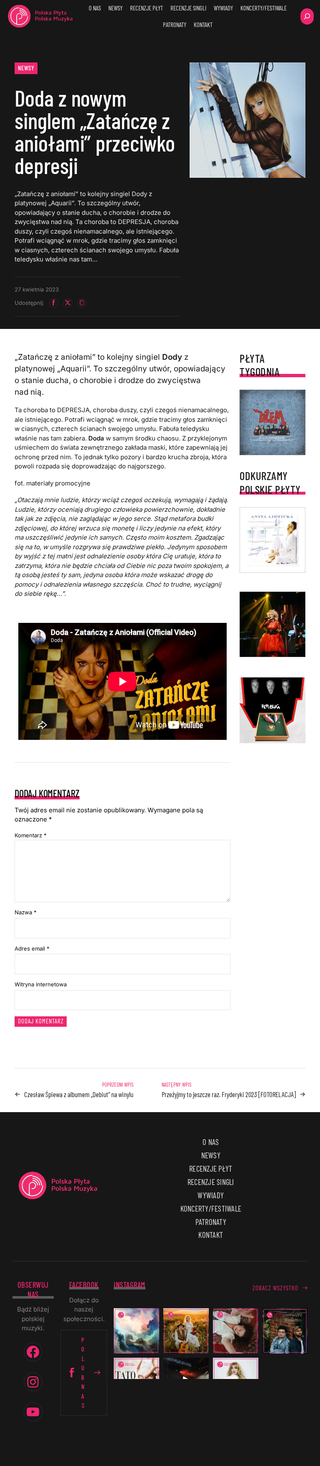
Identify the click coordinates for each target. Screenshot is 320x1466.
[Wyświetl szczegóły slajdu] (272, 624)
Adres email (32, 948)
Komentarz (31, 835)
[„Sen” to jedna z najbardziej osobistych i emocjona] (136, 1331)
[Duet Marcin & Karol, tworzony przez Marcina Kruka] (285, 1331)
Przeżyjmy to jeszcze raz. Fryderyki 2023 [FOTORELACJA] (229, 1094)
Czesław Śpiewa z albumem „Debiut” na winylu (78, 1094)
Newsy (26, 68)
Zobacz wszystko (275, 1288)
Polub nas (83, 1372)
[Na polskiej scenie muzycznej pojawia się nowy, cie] (235, 1331)
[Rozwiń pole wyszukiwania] (307, 16)
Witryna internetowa (41, 984)
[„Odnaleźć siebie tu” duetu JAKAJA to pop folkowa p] (186, 1331)
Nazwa (26, 912)
